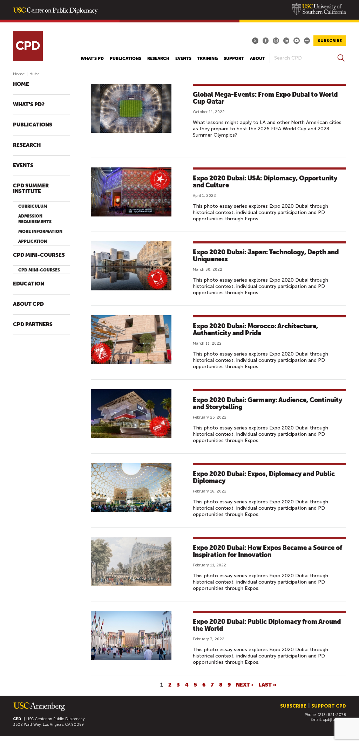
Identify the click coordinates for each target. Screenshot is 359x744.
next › (244, 684)
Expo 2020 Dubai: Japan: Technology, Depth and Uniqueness (266, 255)
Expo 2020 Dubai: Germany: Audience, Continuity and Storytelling (267, 403)
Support (234, 58)
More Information (40, 231)
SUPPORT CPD (328, 706)
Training (207, 58)
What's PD (92, 58)
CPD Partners (33, 325)
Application (32, 241)
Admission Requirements (35, 219)
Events (183, 58)
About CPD (28, 304)
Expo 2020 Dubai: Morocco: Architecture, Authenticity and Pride (255, 329)
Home (19, 73)
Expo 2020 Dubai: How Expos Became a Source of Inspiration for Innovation (267, 551)
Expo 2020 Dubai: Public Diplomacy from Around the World (267, 625)
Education (28, 284)
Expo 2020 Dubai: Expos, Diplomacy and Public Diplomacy (264, 477)
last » (267, 684)
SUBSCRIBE (330, 40)
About (257, 58)
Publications (125, 58)
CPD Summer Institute (31, 188)
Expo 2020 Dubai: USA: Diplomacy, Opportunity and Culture (265, 181)
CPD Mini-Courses (39, 255)
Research (158, 58)
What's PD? (29, 105)
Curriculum (32, 206)
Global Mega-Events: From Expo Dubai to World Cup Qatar (265, 98)
